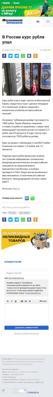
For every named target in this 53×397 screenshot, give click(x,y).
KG (38, 21)
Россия (12, 213)
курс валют (25, 213)
